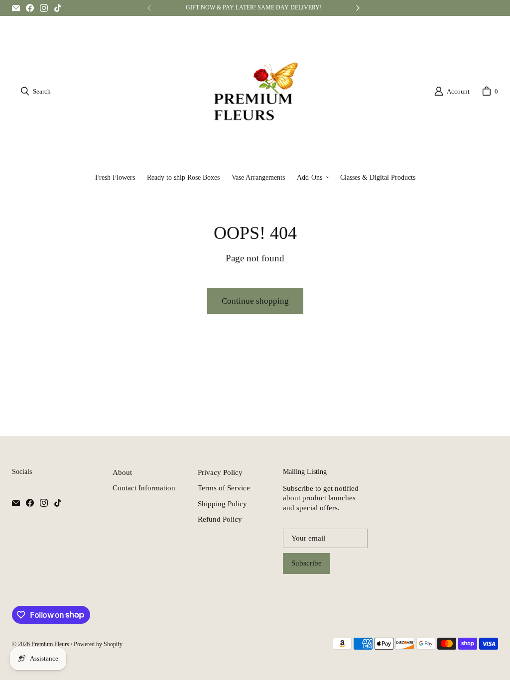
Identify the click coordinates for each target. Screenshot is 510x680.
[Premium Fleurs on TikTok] (58, 8)
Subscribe (306, 563)
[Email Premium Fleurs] (16, 8)
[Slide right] (358, 8)
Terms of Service (224, 488)
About (122, 472)
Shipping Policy (222, 504)
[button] (312, 177)
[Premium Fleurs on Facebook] (30, 8)
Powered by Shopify (98, 644)
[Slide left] (149, 8)
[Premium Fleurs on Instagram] (44, 8)
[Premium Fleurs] (256, 91)
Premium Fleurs (50, 644)
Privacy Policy (220, 472)
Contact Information (144, 488)
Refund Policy (220, 519)
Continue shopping (255, 301)
